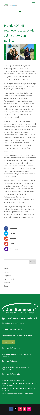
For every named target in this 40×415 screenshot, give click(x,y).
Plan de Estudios (10, 279)
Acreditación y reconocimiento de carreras (17, 335)
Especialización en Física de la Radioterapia (17, 394)
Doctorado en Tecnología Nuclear (14, 380)
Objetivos (7, 272)
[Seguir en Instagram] (20, 409)
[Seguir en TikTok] (24, 409)
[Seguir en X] (15, 409)
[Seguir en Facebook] (11, 409)
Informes (7, 283)
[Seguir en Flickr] (29, 409)
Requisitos (7, 276)
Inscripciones (8, 342)
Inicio (6, 269)
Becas (6, 286)
